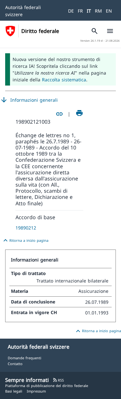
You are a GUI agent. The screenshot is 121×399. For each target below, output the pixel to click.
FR (80, 11)
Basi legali (13, 391)
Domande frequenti (24, 357)
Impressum (36, 391)
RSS (58, 380)
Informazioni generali (29, 100)
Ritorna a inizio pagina (25, 240)
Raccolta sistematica (64, 80)
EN (109, 11)
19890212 (25, 228)
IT (89, 11)
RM (98, 11)
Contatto (15, 363)
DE (71, 11)
